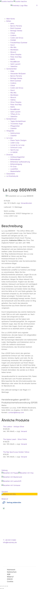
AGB (8, 574)
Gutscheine (10, 174)
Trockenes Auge (16, 124)
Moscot (13, 52)
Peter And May (16, 57)
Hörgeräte (10, 131)
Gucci (12, 45)
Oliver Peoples (15, 54)
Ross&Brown (15, 62)
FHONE (13, 40)
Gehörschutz (15, 133)
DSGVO (10, 579)
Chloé (12, 33)
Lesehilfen (14, 169)
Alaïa (12, 71)
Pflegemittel (15, 126)
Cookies (10, 581)
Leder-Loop (14, 143)
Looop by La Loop (17, 145)
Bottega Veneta (16, 31)
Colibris (13, 35)
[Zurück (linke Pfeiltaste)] (1, 588)
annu (12, 23)
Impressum (11, 570)
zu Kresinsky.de (12, 176)
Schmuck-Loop (16, 147)
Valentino (13, 66)
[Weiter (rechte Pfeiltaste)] (3, 588)
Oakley (13, 100)
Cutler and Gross (16, 38)
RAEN (12, 59)
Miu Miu (13, 47)
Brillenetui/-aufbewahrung (20, 162)
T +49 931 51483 (9, 540)
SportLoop (14, 150)
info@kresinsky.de (10, 542)
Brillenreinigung (16, 164)
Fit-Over (13, 167)
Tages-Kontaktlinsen (18, 121)
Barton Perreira (16, 26)
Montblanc (14, 50)
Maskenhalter (15, 171)
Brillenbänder (15, 159)
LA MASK (14, 152)
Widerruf (10, 577)
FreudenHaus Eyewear (18, 43)
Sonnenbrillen (11, 69)
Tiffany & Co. (15, 114)
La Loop (9, 138)
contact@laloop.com (16, 412)
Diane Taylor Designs (18, 140)
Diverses (9, 155)
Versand (24, 431)
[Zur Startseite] (19, 5)
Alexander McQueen (18, 74)
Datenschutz (11, 572)
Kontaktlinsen (11, 119)
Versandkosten (26, 203)
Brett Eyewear (15, 28)
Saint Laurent (15, 64)
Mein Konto (10, 19)
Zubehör (13, 128)
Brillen (8, 21)
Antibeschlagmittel (17, 157)
